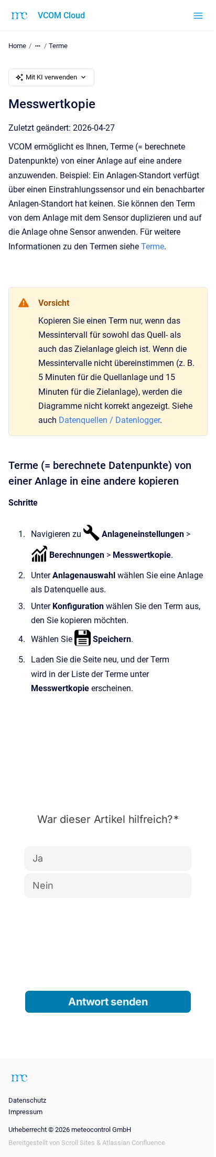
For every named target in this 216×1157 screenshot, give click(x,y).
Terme (58, 46)
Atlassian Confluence (133, 1143)
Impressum (25, 1112)
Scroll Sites (78, 1143)
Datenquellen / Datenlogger (109, 420)
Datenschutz (27, 1100)
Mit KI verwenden (51, 77)
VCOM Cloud (61, 15)
